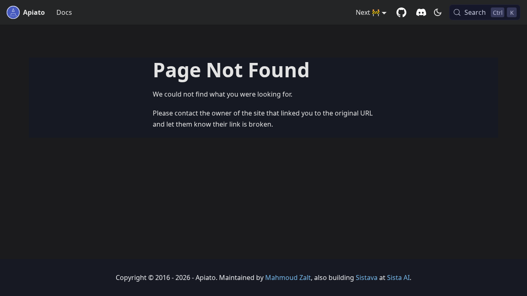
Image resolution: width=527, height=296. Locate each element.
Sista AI (398, 277)
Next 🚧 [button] (368, 12)
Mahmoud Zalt (288, 277)
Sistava (367, 277)
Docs (64, 12)
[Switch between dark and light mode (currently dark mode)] (437, 12)
